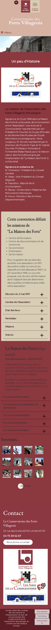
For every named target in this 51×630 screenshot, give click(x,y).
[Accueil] (26, 21)
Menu (7, 32)
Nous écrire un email (18, 542)
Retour (25, 486)
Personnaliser (42, 622)
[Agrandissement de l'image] (6, 453)
